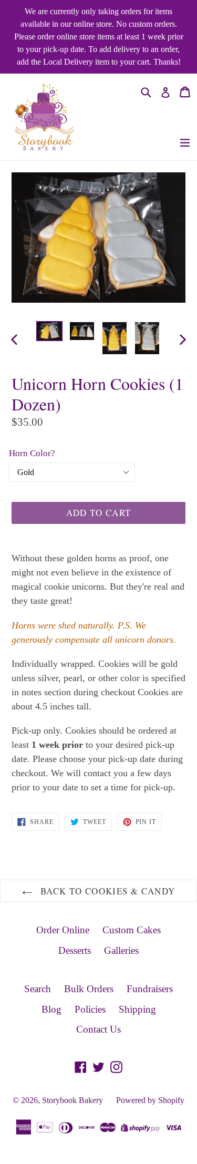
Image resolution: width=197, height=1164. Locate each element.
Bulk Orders (88, 988)
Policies (90, 1009)
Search (37, 988)
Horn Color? (32, 453)
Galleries (121, 950)
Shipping (137, 1009)
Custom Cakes (131, 929)
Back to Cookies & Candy (106, 891)
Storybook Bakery (72, 1100)
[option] (49, 331)
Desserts (74, 950)
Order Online (62, 929)
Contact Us (98, 1029)
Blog (51, 1009)
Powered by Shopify (150, 1100)
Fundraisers (150, 988)
